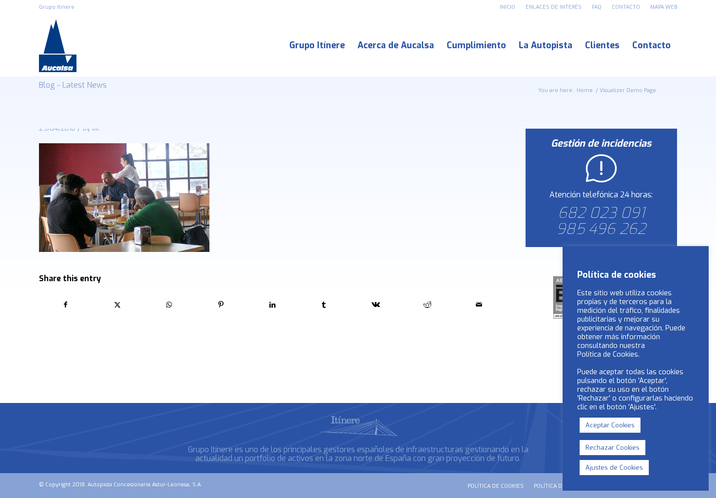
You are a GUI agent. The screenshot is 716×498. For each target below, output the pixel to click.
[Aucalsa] (57, 45)
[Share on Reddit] (427, 304)
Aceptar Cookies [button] (610, 425)
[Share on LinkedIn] (272, 304)
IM (95, 128)
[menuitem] (508, 7)
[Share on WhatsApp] (168, 304)
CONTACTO (626, 7)
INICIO (507, 7)
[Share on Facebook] (65, 304)
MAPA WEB (663, 7)
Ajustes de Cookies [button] (614, 467)
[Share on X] (117, 304)
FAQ (597, 7)
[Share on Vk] (375, 304)
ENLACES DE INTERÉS (554, 7)
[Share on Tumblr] (324, 304)
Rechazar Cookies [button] (612, 447)
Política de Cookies (607, 354)
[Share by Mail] (479, 304)
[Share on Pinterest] (220, 304)
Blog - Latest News (73, 85)
